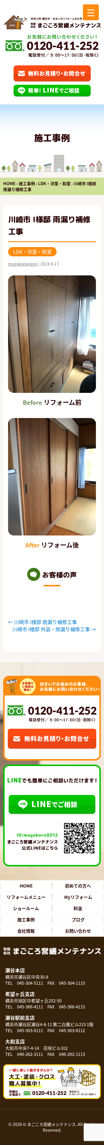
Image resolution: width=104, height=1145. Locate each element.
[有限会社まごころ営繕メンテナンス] (52, 22)
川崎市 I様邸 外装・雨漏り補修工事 (54, 629)
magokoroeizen (23, 264)
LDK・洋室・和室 (54, 183)
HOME (9, 183)
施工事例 (27, 183)
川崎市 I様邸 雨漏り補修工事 (42, 621)
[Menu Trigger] (91, 12)
